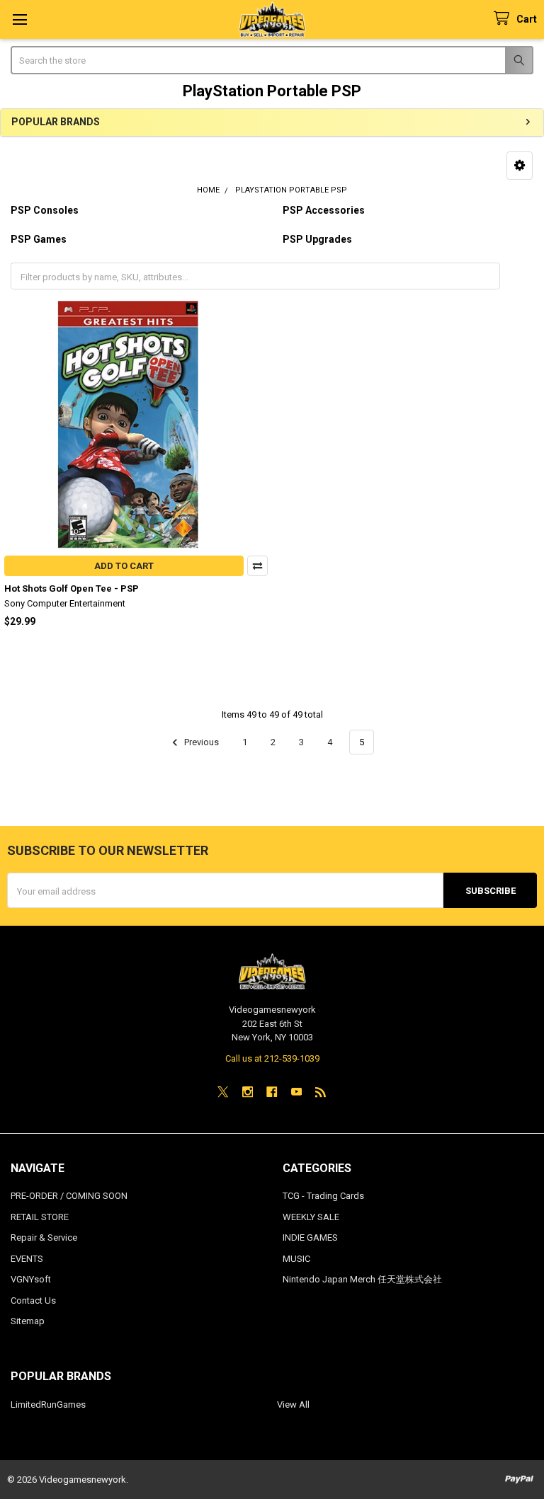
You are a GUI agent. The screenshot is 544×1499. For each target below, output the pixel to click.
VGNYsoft (31, 1279)
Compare (257, 566)
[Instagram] (247, 1091)
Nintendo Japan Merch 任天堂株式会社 (362, 1279)
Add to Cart (124, 566)
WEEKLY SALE (311, 1217)
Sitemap (28, 1321)
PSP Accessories (324, 210)
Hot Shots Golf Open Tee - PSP (71, 588)
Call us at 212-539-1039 (272, 1058)
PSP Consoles (45, 210)
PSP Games (39, 239)
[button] (519, 165)
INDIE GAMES (310, 1237)
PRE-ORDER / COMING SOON (69, 1195)
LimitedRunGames (48, 1404)
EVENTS (27, 1258)
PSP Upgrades (317, 239)
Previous (200, 742)
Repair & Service (44, 1237)
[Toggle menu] (19, 19)
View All (293, 1404)
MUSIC (296, 1258)
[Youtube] (296, 1091)
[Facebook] (271, 1091)
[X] (222, 1091)
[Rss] (320, 1091)
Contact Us (33, 1300)
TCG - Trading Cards (323, 1195)
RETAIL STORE (40, 1217)
